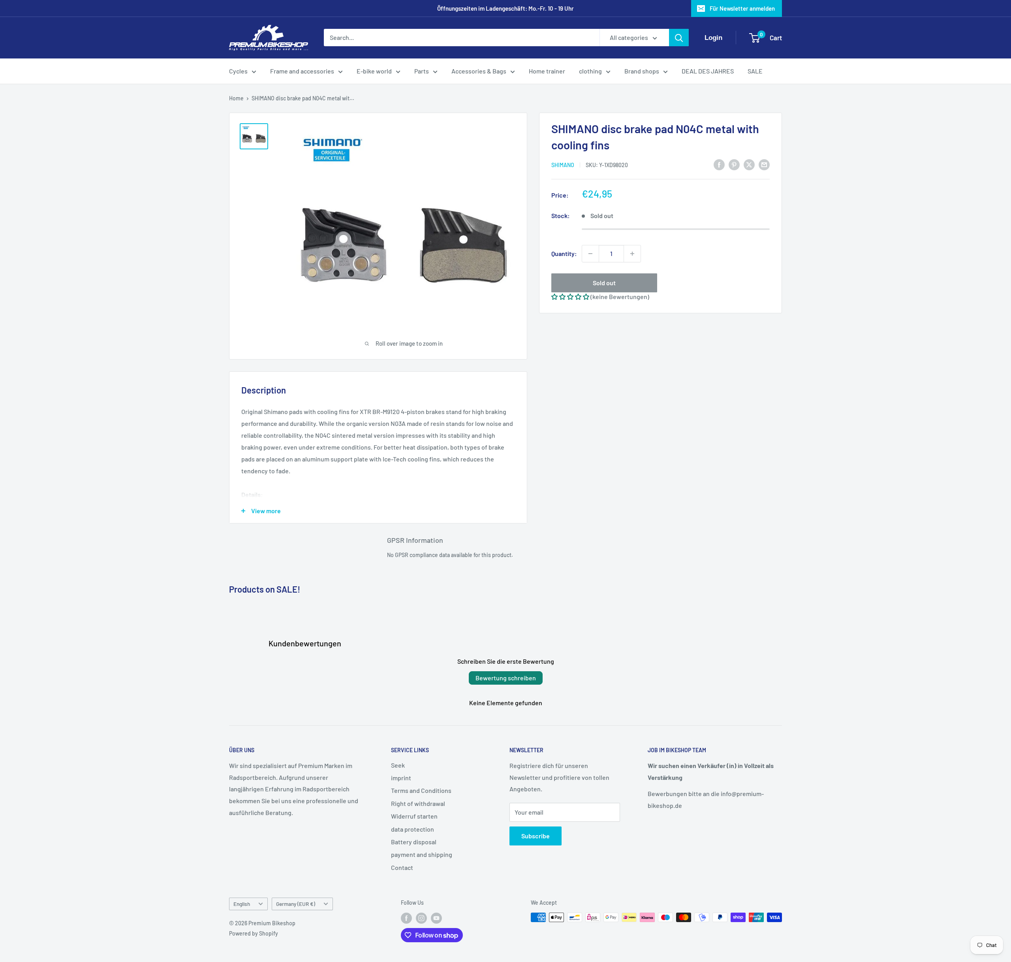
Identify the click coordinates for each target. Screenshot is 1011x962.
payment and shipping (421, 854)
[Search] (679, 38)
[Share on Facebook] (719, 164)
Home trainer (547, 71)
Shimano (562, 165)
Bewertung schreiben (505, 677)
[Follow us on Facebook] (406, 918)
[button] (570, 296)
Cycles (238, 71)
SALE (755, 71)
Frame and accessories (302, 71)
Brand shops (641, 71)
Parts (421, 71)
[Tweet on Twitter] (749, 164)
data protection (412, 829)
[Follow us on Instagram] (421, 918)
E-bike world (374, 71)
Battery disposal (413, 841)
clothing (590, 71)
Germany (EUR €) (295, 903)
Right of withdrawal (418, 803)
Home (236, 98)
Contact (402, 867)
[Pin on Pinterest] (734, 164)
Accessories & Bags (478, 71)
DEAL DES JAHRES (708, 71)
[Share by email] (764, 164)
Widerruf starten (414, 816)
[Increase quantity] (632, 253)
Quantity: (564, 253)
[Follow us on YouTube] (436, 918)
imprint (401, 777)
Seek (398, 765)
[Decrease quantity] (590, 253)
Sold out (604, 282)
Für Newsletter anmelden (742, 8)
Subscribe (535, 836)
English (241, 903)
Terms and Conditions (421, 790)
